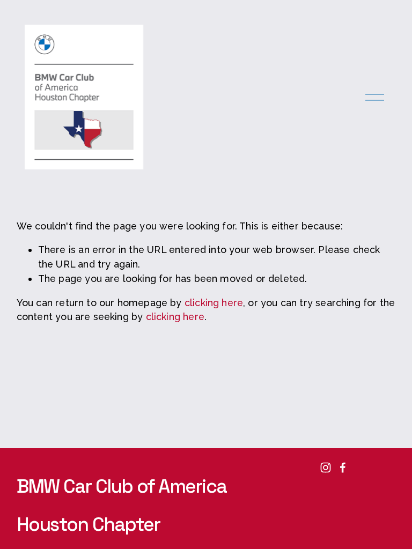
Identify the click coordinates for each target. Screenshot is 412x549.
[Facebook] (342, 467)
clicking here (214, 302)
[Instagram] (325, 467)
